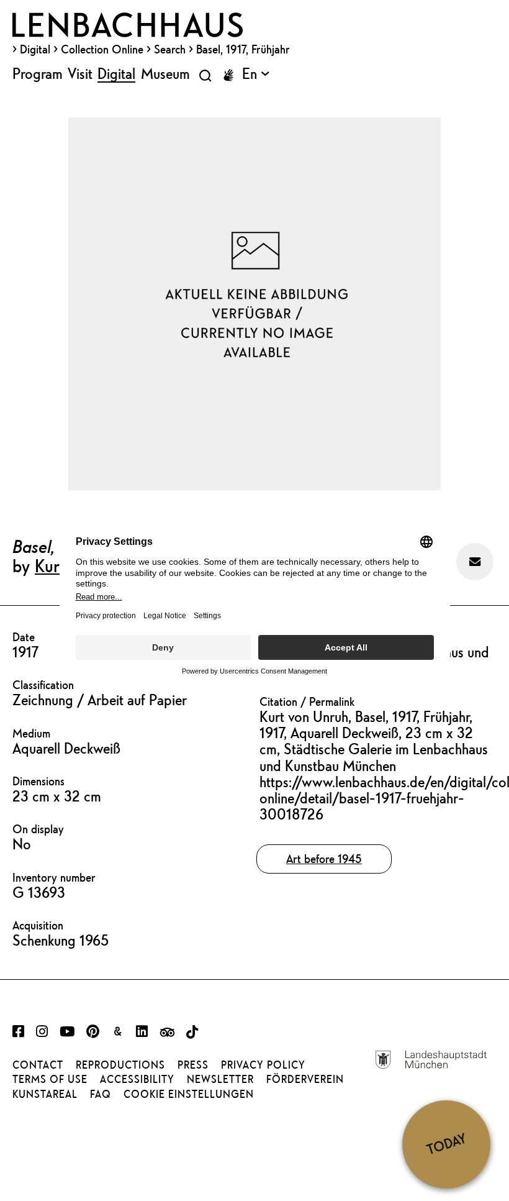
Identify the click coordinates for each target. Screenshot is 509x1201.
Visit (80, 73)
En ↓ (255, 73)
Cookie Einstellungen (189, 1094)
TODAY (446, 1144)
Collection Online (102, 49)
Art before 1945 (324, 858)
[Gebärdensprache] (228, 75)
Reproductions (120, 1065)
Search (170, 49)
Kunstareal (45, 1094)
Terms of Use (50, 1079)
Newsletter (220, 1079)
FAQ (100, 1094)
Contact (37, 1065)
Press (193, 1065)
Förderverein (305, 1079)
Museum (165, 73)
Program (37, 73)
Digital (35, 49)
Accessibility (137, 1079)
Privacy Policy (263, 1065)
